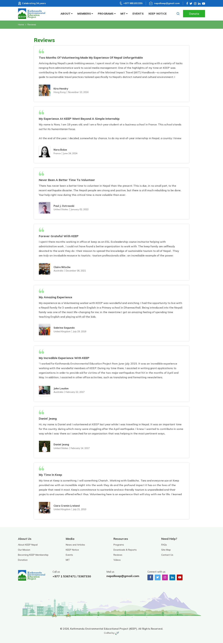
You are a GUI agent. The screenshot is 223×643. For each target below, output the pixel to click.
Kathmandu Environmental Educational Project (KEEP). (103, 628)
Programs (118, 544)
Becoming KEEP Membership (33, 554)
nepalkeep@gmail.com (167, 3)
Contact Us (167, 554)
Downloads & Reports (125, 549)
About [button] (66, 13)
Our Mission (24, 549)
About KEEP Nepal (28, 544)
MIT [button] (123, 13)
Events (138, 13)
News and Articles (75, 544)
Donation (23, 559)
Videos (117, 559)
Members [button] (84, 13)
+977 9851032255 (133, 3)
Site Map (166, 549)
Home (21, 24)
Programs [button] (106, 13)
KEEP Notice (158, 13)
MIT (68, 559)
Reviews (117, 554)
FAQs (164, 544)
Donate (194, 14)
